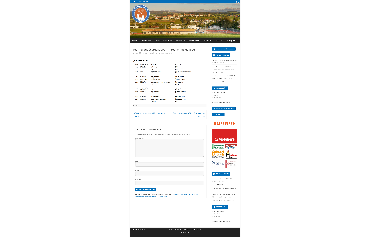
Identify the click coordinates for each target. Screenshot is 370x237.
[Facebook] (236, 1)
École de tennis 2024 (218, 82)
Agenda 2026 (146, 41)
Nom (137, 161)
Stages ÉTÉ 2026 (217, 66)
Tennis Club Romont (140, 53)
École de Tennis (193, 41)
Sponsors (207, 41)
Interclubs (167, 41)
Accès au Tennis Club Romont (221, 102)
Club (157, 41)
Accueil (134, 41)
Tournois (179, 41)
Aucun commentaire (167, 53)
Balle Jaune (231, 41)
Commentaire (140, 138)
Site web (138, 179)
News (136, 106)
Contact (219, 41)
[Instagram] (238, 1)
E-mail (137, 170)
